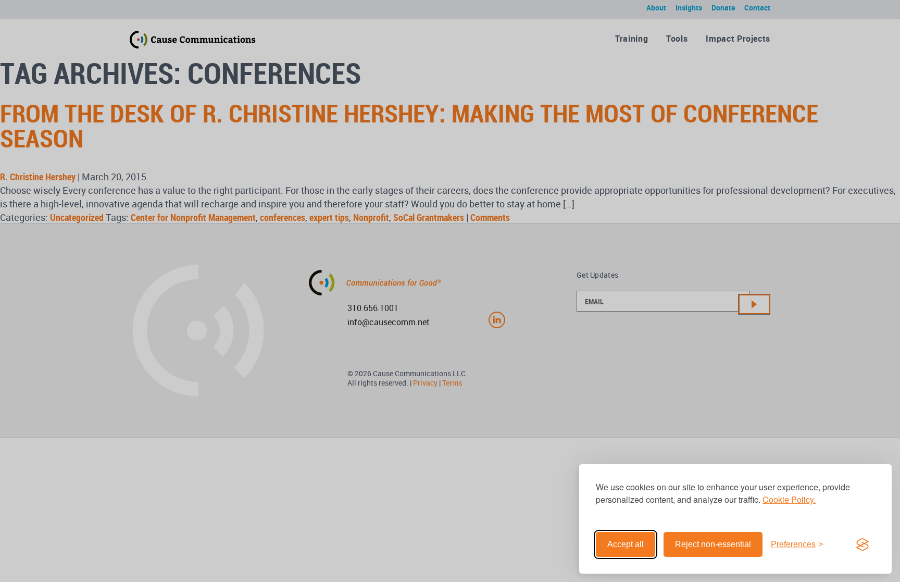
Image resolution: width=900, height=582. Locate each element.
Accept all (625, 544)
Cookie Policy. (789, 499)
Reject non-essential (713, 544)
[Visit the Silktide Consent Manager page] (862, 544)
